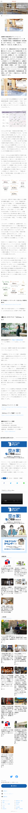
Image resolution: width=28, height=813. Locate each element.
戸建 (3, 807)
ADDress (10, 478)
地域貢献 (18, 807)
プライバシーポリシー (8, 793)
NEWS (4, 11)
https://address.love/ (17, 340)
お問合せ (5, 791)
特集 (3, 802)
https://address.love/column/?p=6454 (11, 304)
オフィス (18, 805)
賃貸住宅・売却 (19, 800)
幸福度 (21, 478)
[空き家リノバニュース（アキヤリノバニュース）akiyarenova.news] (14, 1)
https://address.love (10, 431)
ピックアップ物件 (6, 804)
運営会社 (5, 796)
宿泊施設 (18, 802)
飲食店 (17, 804)
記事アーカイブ (6, 800)
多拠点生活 (16, 478)
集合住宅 (4, 808)
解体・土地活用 (19, 808)
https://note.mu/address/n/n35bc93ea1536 (12, 415)
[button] (1, 1)
